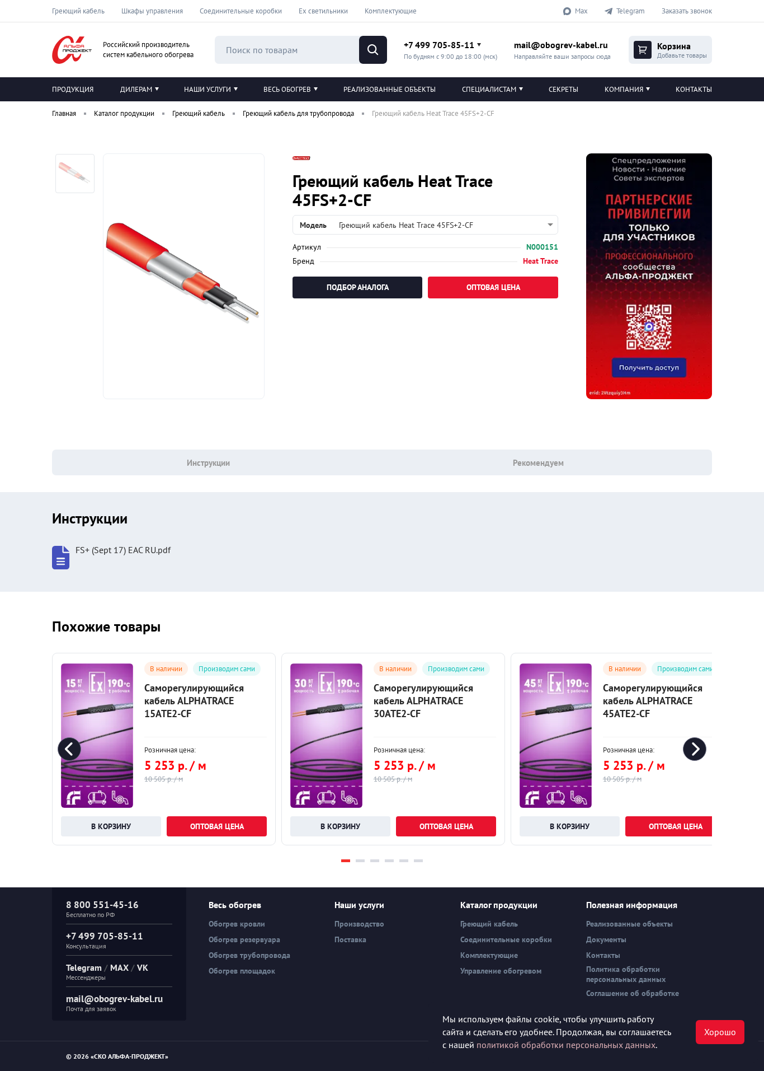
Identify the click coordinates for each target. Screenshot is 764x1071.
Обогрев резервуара (244, 939)
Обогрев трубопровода (249, 955)
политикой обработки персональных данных (566, 1044)
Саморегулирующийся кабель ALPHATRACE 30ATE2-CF (423, 700)
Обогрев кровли (237, 924)
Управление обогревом (500, 971)
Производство (359, 924)
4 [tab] (389, 860)
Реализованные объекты (389, 89)
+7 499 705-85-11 (439, 44)
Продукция (72, 89)
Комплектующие (391, 11)
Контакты (694, 89)
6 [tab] (418, 860)
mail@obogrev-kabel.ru (561, 44)
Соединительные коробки (241, 11)
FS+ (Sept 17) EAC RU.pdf (123, 550)
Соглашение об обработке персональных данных (632, 998)
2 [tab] (360, 860)
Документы (606, 939)
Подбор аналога (358, 287)
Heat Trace (540, 261)
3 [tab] (374, 860)
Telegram (84, 967)
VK (142, 967)
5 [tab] (403, 860)
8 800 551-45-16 (102, 905)
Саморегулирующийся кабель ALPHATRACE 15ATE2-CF (194, 700)
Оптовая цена (493, 287)
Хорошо (720, 1031)
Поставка (350, 939)
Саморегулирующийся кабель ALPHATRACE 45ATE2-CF (652, 700)
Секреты (563, 89)
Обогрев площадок (242, 971)
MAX (119, 967)
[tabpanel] (164, 749)
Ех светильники (323, 11)
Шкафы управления (152, 11)
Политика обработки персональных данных (626, 974)
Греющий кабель (78, 11)
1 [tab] (345, 860)
